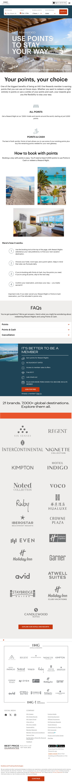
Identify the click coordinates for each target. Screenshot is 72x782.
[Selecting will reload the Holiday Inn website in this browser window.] (48, 681)
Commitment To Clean (54, 727)
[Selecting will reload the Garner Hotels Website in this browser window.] (60, 681)
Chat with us (30, 722)
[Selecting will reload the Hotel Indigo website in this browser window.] (11, 669)
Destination (8, 10)
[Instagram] (15, 715)
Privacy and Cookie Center (55, 735)
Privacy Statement (58, 772)
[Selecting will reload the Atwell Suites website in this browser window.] (24, 692)
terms (57, 770)
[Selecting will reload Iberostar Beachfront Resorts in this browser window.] (61, 669)
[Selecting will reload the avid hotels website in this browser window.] (12, 692)
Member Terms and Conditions (35, 732)
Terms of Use (30, 735)
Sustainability (30, 727)
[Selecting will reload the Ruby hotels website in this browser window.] (41, 669)
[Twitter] (10, 715)
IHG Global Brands (31, 717)
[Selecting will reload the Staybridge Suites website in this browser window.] (36, 692)
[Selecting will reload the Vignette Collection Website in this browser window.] (48, 657)
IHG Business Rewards (54, 722)
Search (63, 11)
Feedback (29, 742)
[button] (69, 2)
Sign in (39, 393)
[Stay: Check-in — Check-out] (24, 13)
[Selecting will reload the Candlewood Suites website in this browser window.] (60, 692)
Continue (36, 778)
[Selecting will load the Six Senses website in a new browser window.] (12, 657)
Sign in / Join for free (60, 2)
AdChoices (51, 732)
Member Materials (31, 730)
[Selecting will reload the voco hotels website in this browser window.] (31, 669)
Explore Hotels (52, 714)
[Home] (3, 639)
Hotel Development (53, 717)
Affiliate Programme (54, 719)
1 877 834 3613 (25, 747)
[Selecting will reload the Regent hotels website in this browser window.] (24, 657)
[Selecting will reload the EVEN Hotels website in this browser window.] (24, 681)
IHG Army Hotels (31, 724)
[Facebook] (6, 715)
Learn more (52, 753)
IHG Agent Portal (31, 719)
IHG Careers (29, 714)
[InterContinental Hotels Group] (6, 2)
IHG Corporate (52, 730)
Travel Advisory (52, 724)
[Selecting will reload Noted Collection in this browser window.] (21, 669)
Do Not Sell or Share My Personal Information (36, 738)
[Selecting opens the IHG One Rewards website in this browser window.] (36, 702)
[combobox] (11, 13)
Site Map (50, 738)
